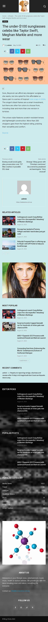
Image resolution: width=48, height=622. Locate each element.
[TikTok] (27, 607)
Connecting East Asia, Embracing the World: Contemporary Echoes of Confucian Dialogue (31, 350)
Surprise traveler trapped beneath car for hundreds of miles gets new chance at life (30, 325)
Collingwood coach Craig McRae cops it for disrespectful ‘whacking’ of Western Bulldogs (30, 219)
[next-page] (7, 253)
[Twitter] (17, 51)
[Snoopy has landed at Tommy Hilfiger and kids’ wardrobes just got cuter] (8, 232)
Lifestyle (10, 16)
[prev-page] (3, 253)
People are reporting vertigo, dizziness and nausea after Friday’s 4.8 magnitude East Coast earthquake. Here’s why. (23, 375)
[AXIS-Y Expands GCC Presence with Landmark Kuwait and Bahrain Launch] (8, 339)
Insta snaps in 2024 (37, 99)
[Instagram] (21, 607)
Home (4, 16)
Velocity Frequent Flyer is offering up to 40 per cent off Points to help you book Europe (31, 244)
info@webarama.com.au (20, 591)
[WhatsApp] (28, 51)
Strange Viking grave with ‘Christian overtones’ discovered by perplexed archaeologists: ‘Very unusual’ (36, 167)
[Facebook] (12, 51)
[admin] (3, 45)
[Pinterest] (22, 51)
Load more (23, 361)
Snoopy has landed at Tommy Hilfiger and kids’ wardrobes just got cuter (31, 231)
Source (5, 133)
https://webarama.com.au (24, 202)
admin (9, 45)
